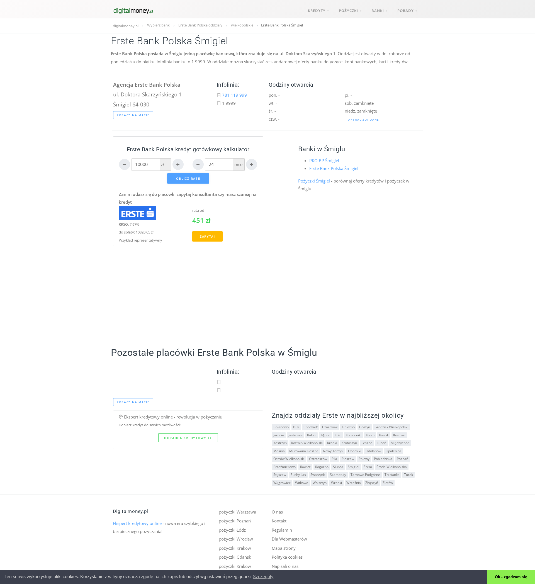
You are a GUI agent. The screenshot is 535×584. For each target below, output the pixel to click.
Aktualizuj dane (363, 119)
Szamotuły (338, 474)
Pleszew (348, 458)
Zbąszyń (371, 482)
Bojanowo (281, 427)
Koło (338, 435)
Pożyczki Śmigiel (314, 181)
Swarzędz (317, 474)
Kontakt (279, 521)
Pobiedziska (383, 458)
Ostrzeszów (318, 458)
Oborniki (354, 451)
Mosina (279, 451)
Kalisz (311, 435)
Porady (406, 10)
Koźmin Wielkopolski (307, 443)
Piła (334, 458)
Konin (370, 435)
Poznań (402, 458)
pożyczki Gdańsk (235, 557)
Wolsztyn (320, 482)
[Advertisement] (267, 307)
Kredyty (317, 10)
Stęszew (279, 474)
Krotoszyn (349, 443)
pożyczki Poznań (235, 521)
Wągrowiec (282, 482)
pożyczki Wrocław (236, 539)
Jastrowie (295, 435)
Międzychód (400, 443)
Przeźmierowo (284, 466)
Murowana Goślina (303, 451)
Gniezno (348, 427)
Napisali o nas (285, 566)
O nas (277, 512)
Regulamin (282, 530)
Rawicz (305, 466)
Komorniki (353, 435)
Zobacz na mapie (133, 115)
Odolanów (373, 451)
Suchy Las (298, 474)
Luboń (381, 443)
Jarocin (278, 435)
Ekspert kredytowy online (137, 523)
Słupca (338, 466)
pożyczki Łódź (232, 530)
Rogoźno (322, 466)
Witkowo (301, 482)
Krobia (332, 443)
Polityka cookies (287, 557)
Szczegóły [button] (263, 576)
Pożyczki (349, 10)
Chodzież (310, 427)
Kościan (399, 435)
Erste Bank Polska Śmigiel (333, 168)
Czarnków (329, 427)
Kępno (325, 435)
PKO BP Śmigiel (324, 160)
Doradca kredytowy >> (188, 438)
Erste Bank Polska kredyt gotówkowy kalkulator (188, 149)
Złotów (388, 482)
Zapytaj (207, 236)
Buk (296, 427)
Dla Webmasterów (289, 539)
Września (353, 482)
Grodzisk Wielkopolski (391, 427)
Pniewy (364, 458)
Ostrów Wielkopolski (289, 458)
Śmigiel (353, 466)
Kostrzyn (280, 443)
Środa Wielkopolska (391, 466)
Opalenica (393, 451)
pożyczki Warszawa (237, 512)
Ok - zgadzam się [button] (511, 577)
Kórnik (384, 435)
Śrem (368, 466)
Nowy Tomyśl (333, 451)
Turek (408, 474)
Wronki (336, 482)
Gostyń (364, 427)
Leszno (366, 443)
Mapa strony (284, 548)
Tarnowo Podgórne (365, 474)
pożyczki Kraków (235, 548)
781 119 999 (234, 95)
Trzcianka (392, 474)
